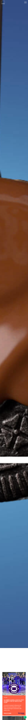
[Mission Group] (25, 717)
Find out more (7, 713)
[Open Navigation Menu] (25, 2)
